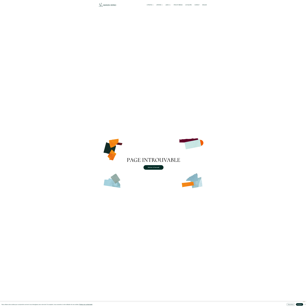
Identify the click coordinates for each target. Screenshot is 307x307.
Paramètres (291, 304)
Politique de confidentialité (85, 304)
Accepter (299, 304)
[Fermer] (305, 304)
